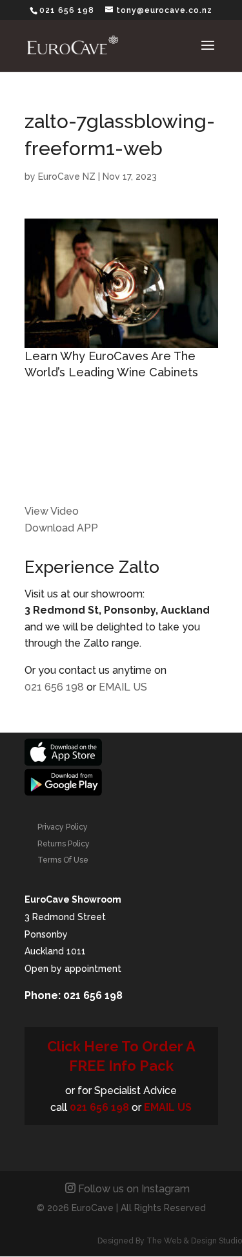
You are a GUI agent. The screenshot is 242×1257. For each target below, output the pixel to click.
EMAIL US (123, 687)
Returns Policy (63, 843)
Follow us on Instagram (134, 1189)
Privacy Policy (62, 827)
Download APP (61, 528)
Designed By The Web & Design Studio (169, 1240)
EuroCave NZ (67, 176)
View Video (52, 511)
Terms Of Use (62, 860)
